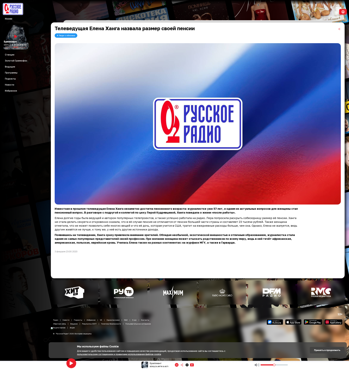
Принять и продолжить (327, 350)
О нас (134, 320)
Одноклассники (113, 320)
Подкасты (78, 320)
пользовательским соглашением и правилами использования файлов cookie (119, 354)
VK (101, 320)
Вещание (74, 324)
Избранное (91, 320)
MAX (126, 320)
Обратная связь (59, 324)
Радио (55, 320)
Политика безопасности (111, 324)
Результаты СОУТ (89, 324)
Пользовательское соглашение (138, 324)
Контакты (145, 320)
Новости (66, 320)
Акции (72, 328)
